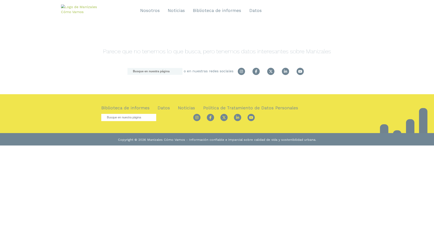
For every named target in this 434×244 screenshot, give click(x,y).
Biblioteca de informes (217, 10)
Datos (255, 10)
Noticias (176, 10)
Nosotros (150, 10)
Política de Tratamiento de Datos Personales (250, 107)
